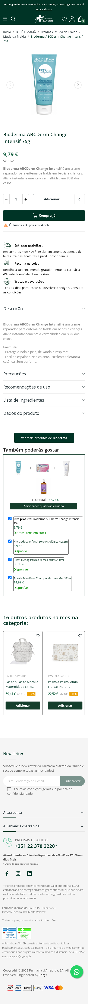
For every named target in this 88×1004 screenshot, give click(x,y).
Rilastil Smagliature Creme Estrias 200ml (39, 560)
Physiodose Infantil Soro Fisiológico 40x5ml (41, 541)
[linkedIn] (29, 873)
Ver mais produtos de (44, 438)
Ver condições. (44, 9)
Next (78, 85)
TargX (43, 975)
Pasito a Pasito (16, 676)
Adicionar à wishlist (80, 199)
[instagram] (18, 873)
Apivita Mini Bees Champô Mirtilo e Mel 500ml (43, 578)
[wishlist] (38, 635)
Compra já (47, 215)
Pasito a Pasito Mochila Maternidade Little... (22, 684)
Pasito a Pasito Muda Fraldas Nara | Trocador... (63, 684)
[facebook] (6, 873)
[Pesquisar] (13, 19)
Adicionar (52, 199)
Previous (10, 85)
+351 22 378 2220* (36, 846)
